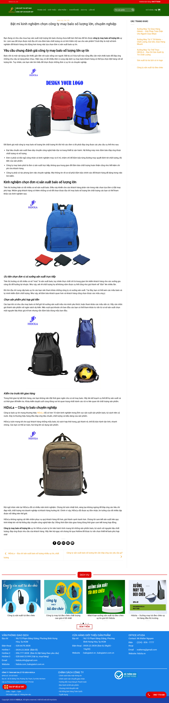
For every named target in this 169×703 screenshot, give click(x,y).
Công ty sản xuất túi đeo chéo (150, 67)
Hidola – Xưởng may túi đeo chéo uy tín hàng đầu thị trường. (148, 616)
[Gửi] (133, 10)
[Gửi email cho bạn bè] (63, 543)
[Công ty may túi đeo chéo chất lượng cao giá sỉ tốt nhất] (63, 597)
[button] (153, 10)
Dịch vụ (84, 10)
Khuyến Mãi (74, 10)
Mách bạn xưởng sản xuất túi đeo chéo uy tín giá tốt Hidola (106, 616)
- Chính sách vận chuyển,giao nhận (71, 679)
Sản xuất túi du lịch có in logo (150, 60)
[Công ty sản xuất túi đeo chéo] (21, 597)
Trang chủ (41, 10)
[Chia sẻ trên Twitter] (59, 543)
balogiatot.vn (89, 653)
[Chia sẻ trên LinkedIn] (72, 543)
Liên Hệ (92, 10)
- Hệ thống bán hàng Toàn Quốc (70, 691)
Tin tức (67, 20)
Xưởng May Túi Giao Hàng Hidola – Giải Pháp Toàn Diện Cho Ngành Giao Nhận (150, 31)
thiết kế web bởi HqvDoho (47, 700)
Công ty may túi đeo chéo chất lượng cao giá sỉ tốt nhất (63, 616)
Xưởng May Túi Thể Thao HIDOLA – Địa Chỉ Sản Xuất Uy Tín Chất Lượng (150, 52)
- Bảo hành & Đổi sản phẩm (68, 685)
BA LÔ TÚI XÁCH (23, 672)
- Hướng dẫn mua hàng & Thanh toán (72, 682)
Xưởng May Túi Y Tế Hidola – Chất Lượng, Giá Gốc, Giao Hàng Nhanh (151, 41)
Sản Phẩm (62, 10)
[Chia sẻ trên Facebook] (54, 543)
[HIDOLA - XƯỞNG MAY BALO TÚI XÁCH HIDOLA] (21, 9)
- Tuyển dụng (63, 695)
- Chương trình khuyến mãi (68, 688)
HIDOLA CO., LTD (13, 1)
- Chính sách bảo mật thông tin (70, 676)
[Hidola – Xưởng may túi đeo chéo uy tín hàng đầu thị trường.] (148, 597)
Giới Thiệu (52, 10)
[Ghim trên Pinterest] (68, 543)
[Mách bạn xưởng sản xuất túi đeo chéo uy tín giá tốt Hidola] (105, 597)
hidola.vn (141, 653)
